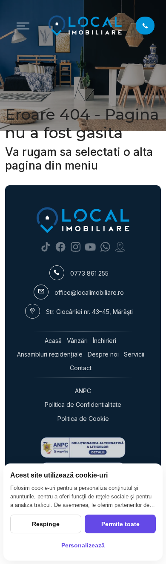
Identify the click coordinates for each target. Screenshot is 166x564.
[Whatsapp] (105, 246)
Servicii (134, 354)
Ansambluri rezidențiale (50, 354)
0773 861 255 (89, 273)
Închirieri (104, 340)
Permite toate (120, 524)
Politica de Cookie (83, 418)
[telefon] (145, 25)
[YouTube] (90, 246)
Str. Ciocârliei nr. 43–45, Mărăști (89, 311)
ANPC (83, 390)
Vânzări (77, 340)
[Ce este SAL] (83, 447)
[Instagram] (75, 246)
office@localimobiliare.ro (89, 292)
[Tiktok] (45, 246)
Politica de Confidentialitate (83, 404)
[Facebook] (60, 246)
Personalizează (83, 545)
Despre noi (103, 354)
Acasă (53, 340)
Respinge (46, 524)
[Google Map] (120, 246)
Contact (81, 367)
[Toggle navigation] (22, 26)
